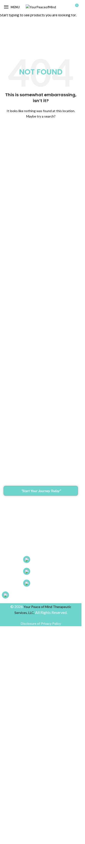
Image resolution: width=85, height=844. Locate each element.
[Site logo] (41, 7)
